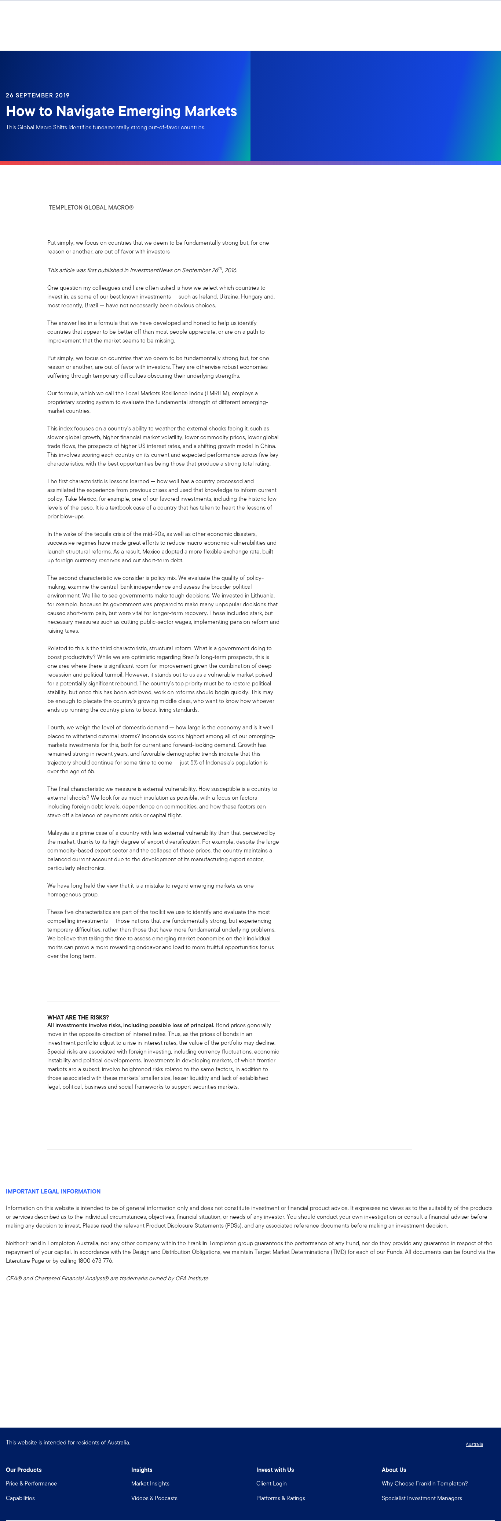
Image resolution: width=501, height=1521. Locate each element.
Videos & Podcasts (154, 1498)
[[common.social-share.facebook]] (53, 1110)
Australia (474, 1444)
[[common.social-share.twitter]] (77, 1110)
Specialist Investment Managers (422, 1498)
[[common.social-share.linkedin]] (65, 1110)
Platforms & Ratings (280, 1498)
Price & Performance (31, 1483)
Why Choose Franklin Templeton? (425, 1483)
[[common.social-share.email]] (88, 1110)
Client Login (271, 1483)
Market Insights (150, 1483)
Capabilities (20, 1498)
